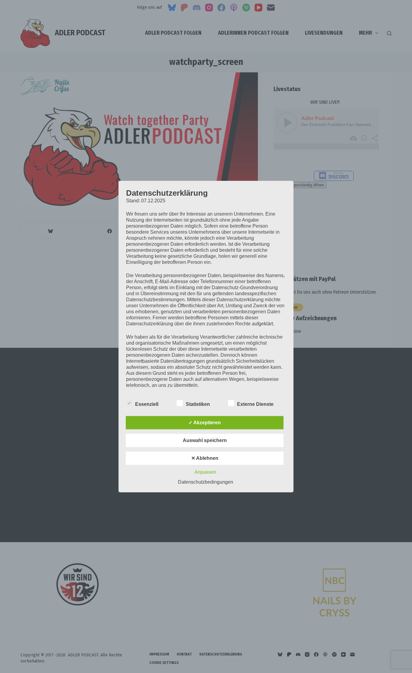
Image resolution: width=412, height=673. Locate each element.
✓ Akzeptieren (205, 422)
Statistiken (198, 403)
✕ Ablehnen (204, 457)
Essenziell (146, 403)
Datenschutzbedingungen (205, 481)
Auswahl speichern (205, 440)
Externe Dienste (255, 403)
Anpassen (205, 471)
